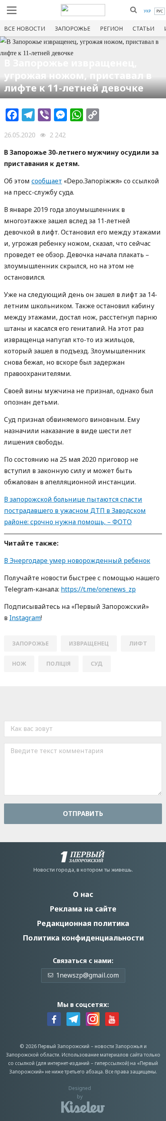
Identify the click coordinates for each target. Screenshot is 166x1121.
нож (19, 663)
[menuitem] (147, 11)
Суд (97, 663)
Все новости (24, 28)
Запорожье (72, 28)
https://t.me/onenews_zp (98, 589)
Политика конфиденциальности (83, 937)
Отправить (83, 813)
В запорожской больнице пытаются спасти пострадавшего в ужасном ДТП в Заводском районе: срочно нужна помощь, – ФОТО (75, 510)
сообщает (46, 180)
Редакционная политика (83, 923)
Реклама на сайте (83, 908)
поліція (58, 663)
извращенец (89, 643)
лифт (138, 643)
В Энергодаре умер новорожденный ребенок (77, 560)
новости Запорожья (119, 1046)
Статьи (143, 28)
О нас (83, 894)
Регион (111, 28)
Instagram (25, 617)
